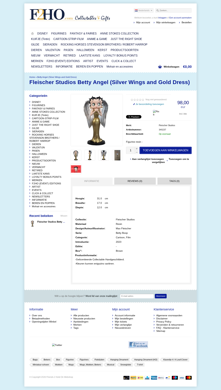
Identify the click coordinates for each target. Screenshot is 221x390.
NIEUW (35, 55)
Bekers (47, 359)
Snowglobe (125, 364)
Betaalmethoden (41, 318)
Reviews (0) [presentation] (135, 181)
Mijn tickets (121, 321)
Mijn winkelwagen (165, 22)
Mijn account (143, 22)
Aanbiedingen (80, 321)
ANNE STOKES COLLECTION (119, 33)
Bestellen (187, 22)
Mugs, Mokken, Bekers (90, 364)
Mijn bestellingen (124, 318)
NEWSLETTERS (41, 66)
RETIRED (69, 55)
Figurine (70, 359)
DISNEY (42, 33)
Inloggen (162, 18)
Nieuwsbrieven (123, 327)
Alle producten (81, 315)
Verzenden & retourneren (170, 324)
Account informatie (125, 315)
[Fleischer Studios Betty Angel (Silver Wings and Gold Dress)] (76, 159)
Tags (76, 327)
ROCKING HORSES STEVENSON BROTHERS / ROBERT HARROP (104, 44)
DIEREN (36, 50)
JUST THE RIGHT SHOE (126, 39)
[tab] (91, 181)
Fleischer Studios (167, 125)
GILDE (35, 44)
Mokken (59, 364)
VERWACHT (52, 55)
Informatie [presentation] (91, 181)
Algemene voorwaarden (169, 315)
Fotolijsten (99, 359)
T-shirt (140, 364)
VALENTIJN (52, 50)
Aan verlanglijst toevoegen (148, 159)
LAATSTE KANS (89, 55)
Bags (35, 359)
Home (32, 33)
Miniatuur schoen (41, 364)
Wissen (63, 216)
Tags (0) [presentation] (174, 181)
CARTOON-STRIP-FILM (68, 39)
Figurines (84, 359)
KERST (102, 50)
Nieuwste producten (84, 318)
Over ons (37, 315)
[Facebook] (138, 345)
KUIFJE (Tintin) (40, 39)
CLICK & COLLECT (124, 61)
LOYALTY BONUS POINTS (121, 55)
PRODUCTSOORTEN (124, 50)
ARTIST (88, 61)
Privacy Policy (163, 321)
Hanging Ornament (119, 359)
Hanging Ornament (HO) (145, 359)
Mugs (71, 364)
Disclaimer (162, 318)
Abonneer (160, 296)
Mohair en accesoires (120, 66)
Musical (110, 364)
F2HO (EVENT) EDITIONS (63, 61)
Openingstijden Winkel (44, 321)
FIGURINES (58, 33)
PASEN (68, 50)
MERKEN (37, 61)
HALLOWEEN (85, 50)
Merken (77, 324)
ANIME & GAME (97, 39)
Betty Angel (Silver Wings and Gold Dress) (57, 77)
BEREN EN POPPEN (89, 66)
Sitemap (160, 331)
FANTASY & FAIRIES (83, 33)
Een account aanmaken (180, 18)
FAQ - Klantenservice (167, 327)
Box (58, 359)
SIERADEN (50, 44)
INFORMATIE (64, 66)
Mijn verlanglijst (123, 324)
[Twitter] (57, 345)
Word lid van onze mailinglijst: (86, 296)
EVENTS (102, 61)
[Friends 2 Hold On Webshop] (69, 15)
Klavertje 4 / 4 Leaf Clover (175, 359)
